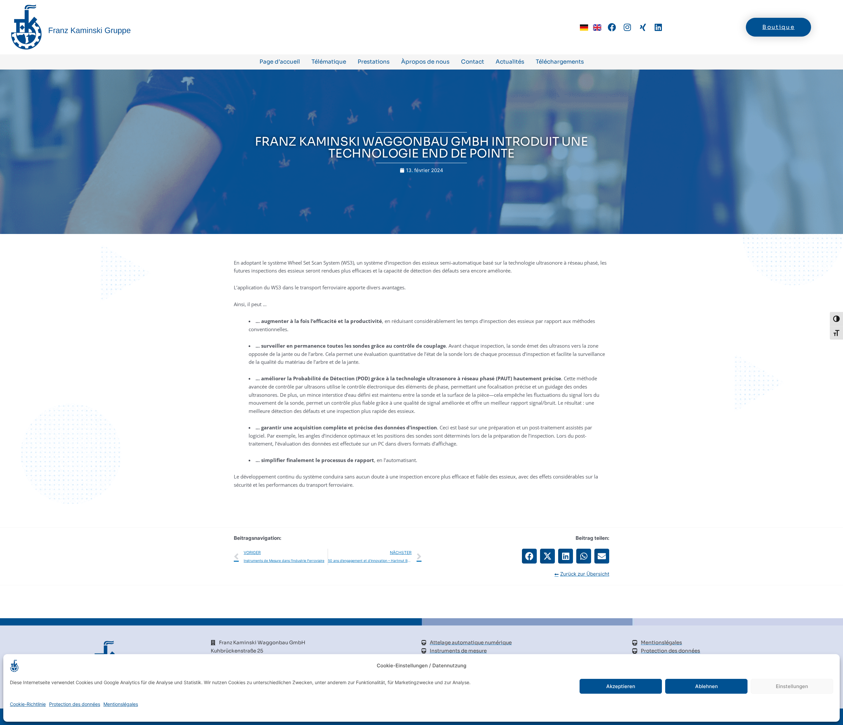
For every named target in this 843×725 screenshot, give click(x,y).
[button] (529, 556)
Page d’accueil (279, 61)
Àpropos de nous (425, 61)
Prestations (374, 61)
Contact (472, 61)
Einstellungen (792, 686)
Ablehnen (706, 686)
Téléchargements (560, 61)
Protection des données (74, 704)
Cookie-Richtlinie (28, 704)
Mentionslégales (120, 704)
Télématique (329, 61)
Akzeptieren (620, 686)
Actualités (510, 61)
